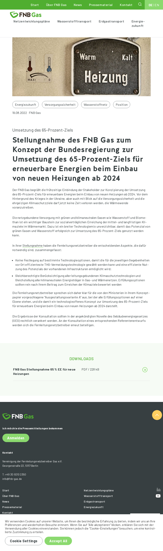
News (78, 5)
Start (35, 5)
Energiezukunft (138, 23)
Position (122, 104)
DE (151, 5)
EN (157, 5)
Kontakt (126, 5)
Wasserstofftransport (74, 21)
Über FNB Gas (56, 5)
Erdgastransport (111, 21)
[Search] (140, 4)
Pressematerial (101, 5)
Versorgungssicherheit (60, 104)
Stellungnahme (32, 245)
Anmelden (15, 438)
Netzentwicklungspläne (32, 21)
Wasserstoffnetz (96, 104)
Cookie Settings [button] (24, 541)
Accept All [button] (58, 541)
